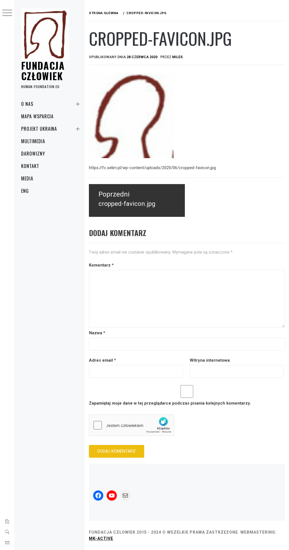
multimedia (33, 141)
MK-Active (101, 538)
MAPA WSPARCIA (37, 116)
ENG (25, 190)
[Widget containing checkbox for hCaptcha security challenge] (131, 425)
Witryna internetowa (210, 360)
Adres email (102, 360)
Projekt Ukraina (39, 128)
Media (27, 178)
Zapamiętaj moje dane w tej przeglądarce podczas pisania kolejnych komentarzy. (170, 403)
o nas (27, 104)
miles (177, 57)
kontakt (30, 166)
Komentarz (101, 265)
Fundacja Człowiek (43, 70)
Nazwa (97, 332)
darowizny (33, 153)
